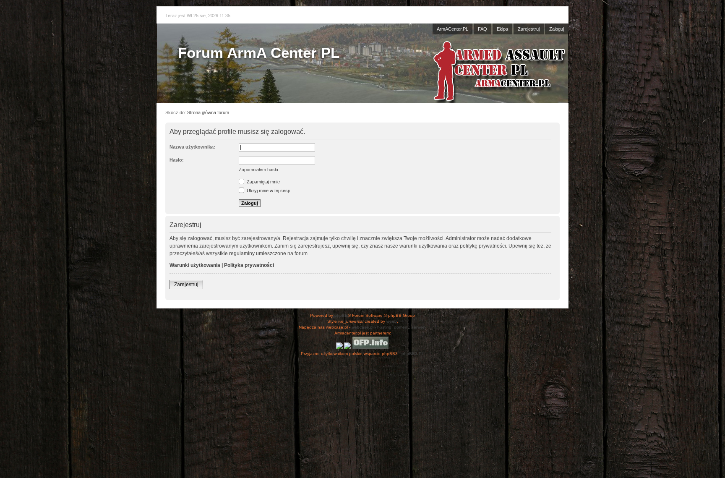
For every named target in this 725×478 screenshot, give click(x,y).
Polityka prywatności (249, 265)
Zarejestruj (529, 28)
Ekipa (502, 28)
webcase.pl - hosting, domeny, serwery (389, 327)
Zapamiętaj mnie (262, 181)
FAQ (482, 28)
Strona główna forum (208, 112)
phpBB (341, 315)
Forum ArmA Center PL (258, 52)
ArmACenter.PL (452, 28)
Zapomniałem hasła (258, 169)
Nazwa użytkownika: (192, 146)
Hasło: (177, 159)
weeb (391, 321)
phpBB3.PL (413, 353)
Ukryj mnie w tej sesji (267, 190)
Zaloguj (556, 28)
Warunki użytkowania (195, 265)
